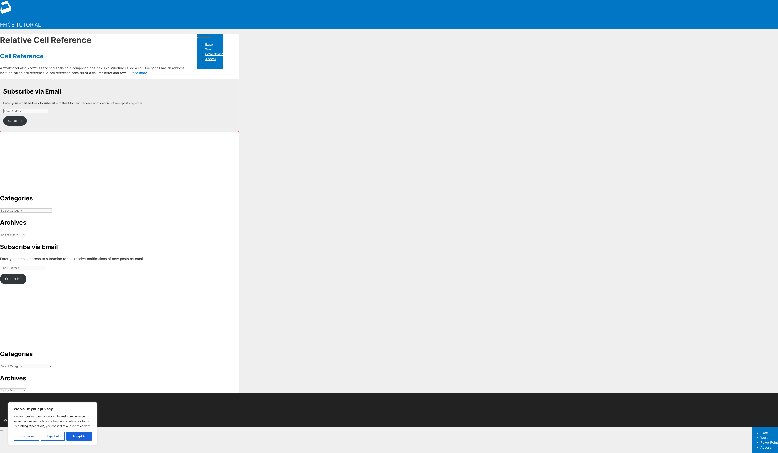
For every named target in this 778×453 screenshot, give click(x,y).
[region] (52, 423)
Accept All (79, 436)
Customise (26, 436)
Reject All (53, 436)
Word (209, 49)
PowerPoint (214, 54)
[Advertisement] (119, 160)
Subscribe (15, 121)
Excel (209, 44)
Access (210, 59)
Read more (138, 73)
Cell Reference (22, 56)
